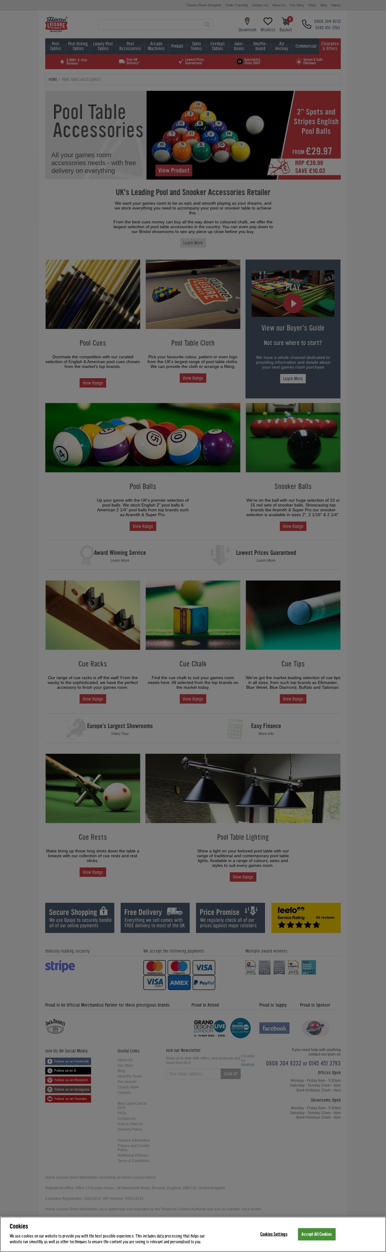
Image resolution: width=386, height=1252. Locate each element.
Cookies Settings (273, 1234)
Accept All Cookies (316, 1234)
